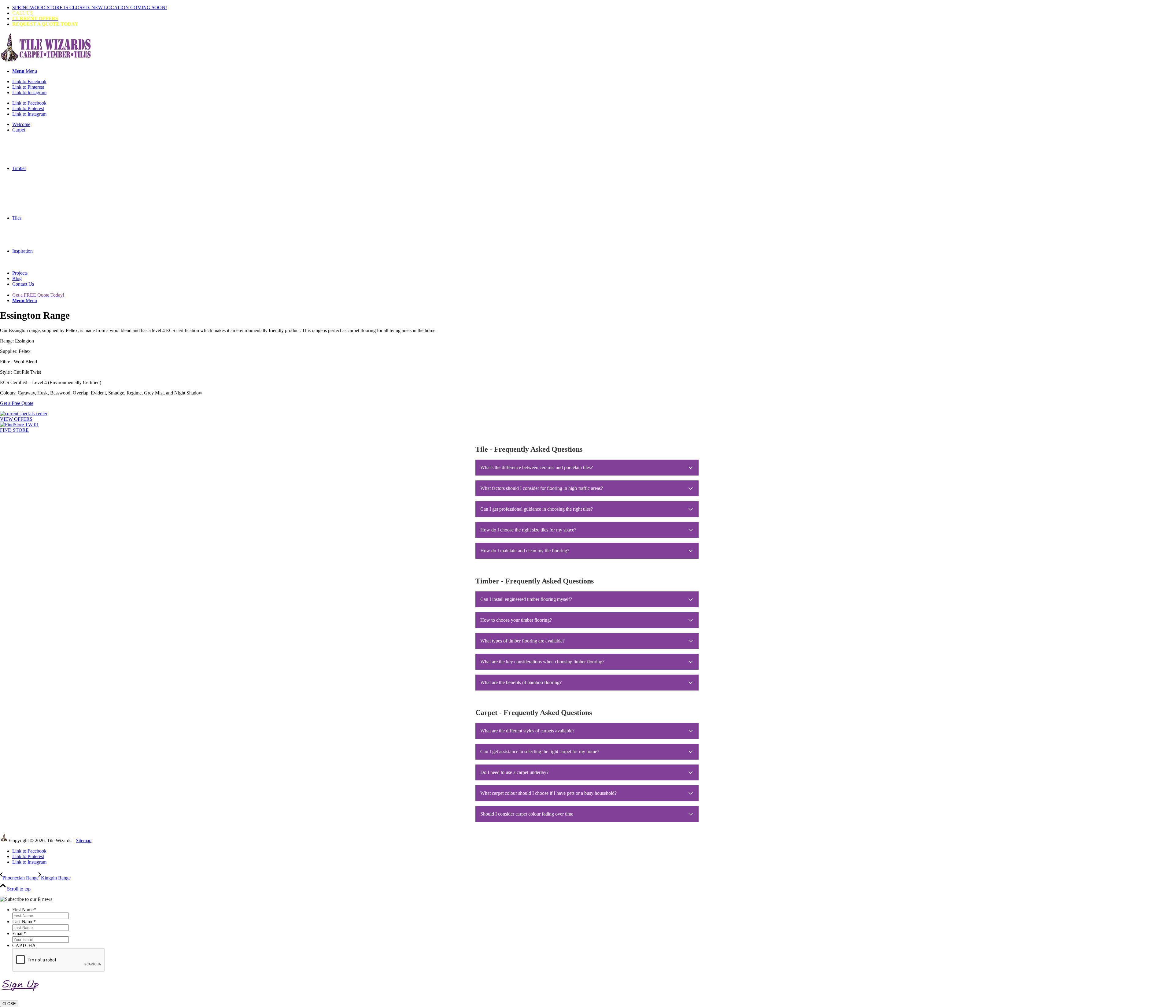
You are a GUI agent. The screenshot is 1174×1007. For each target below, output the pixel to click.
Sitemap (83, 840)
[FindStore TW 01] (19, 424)
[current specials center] (23, 413)
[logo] (46, 60)
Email (19, 933)
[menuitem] (593, 7)
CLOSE (9, 1003)
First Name (24, 909)
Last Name (24, 921)
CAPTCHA (24, 945)
